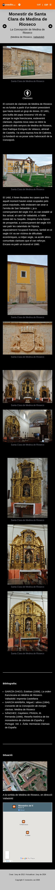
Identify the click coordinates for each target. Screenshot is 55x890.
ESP (46, 5)
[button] (50, 4)
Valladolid (38, 37)
